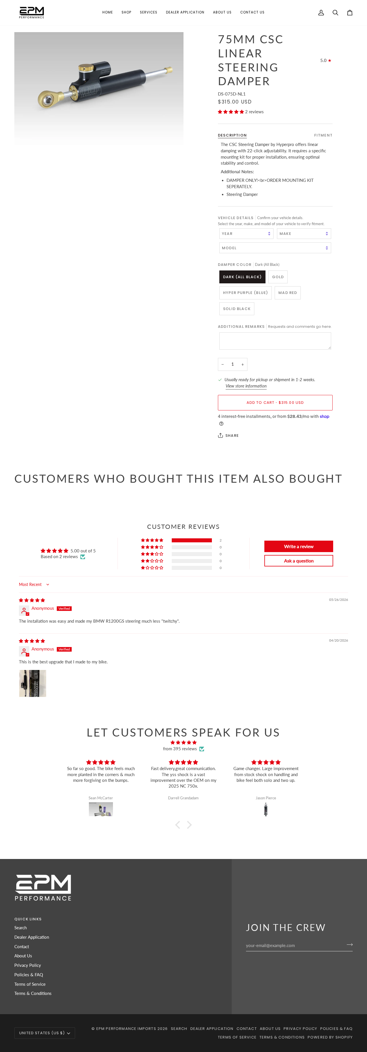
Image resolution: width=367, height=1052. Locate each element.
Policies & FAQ (28, 974)
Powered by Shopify (330, 1037)
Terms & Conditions (33, 993)
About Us (23, 955)
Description (232, 135)
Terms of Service (30, 984)
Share (232, 435)
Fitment (323, 135)
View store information (246, 385)
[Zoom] (99, 88)
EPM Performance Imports (126, 1028)
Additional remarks (275, 326)
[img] (32, 600)
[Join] (348, 944)
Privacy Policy (27, 965)
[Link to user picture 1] (32, 683)
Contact (21, 946)
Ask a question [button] (299, 560)
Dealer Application (31, 937)
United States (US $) (42, 1033)
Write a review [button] (299, 546)
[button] (126, 12)
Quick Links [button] (28, 919)
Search (20, 927)
